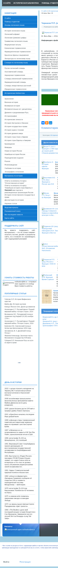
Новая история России (13, 151)
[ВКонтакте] (43, 122)
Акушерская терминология (15, 75)
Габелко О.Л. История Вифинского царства (18, 300)
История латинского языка (15, 31)
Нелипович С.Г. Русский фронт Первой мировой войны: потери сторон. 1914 (19, 311)
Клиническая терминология (15, 48)
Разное (7, 161)
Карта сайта (9, 218)
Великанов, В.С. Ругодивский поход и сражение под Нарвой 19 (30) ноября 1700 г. (19, 316)
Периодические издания (14, 158)
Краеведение (10, 144)
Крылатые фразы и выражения (17, 55)
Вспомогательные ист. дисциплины (18, 109)
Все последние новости (14, 215)
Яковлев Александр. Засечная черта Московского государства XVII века (19, 337)
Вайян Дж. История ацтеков (15, 304)
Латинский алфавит (12, 34)
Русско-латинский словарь (15, 68)
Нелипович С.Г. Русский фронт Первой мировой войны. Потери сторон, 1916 (19, 322)
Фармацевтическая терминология (18, 52)
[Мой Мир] (50, 122)
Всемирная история (12, 106)
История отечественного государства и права (20, 196)
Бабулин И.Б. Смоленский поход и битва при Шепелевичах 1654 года (18, 327)
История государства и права (16, 126)
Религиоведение (11, 165)
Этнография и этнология (14, 172)
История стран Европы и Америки (18, 140)
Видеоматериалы (11, 207)
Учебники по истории (13, 168)
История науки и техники (14, 130)
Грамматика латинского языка (16, 41)
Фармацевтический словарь (15, 82)
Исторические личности (14, 120)
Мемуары (8, 147)
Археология (9, 99)
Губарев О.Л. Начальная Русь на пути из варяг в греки (19, 342)
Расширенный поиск (12, 211)
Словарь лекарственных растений (18, 86)
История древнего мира (14, 133)
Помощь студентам (12, 22)
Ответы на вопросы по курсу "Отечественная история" (15, 182)
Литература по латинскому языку (17, 59)
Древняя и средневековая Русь (16, 113)
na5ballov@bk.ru (28, 530)
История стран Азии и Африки (16, 137)
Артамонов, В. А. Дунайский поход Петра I (18, 332)
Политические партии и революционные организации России (19, 191)
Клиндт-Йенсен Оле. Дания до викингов (20, 307)
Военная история (11, 102)
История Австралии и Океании (16, 123)
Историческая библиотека (15, 93)
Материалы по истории (14, 176)
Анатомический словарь (14, 72)
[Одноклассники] (46, 122)
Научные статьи (11, 203)
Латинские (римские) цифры (15, 38)
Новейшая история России (15, 154)
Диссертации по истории (14, 200)
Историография (11, 116)
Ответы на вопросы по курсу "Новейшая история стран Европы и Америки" (19, 187)
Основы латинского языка (14, 25)
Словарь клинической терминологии (19, 79)
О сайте (8, 18)
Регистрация (25, 562)
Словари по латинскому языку (16, 63)
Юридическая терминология (15, 89)
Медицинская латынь (13, 45)
